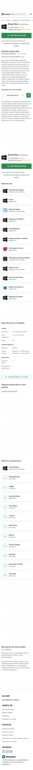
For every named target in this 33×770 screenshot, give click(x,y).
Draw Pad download (7, 391)
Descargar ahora (18, 35)
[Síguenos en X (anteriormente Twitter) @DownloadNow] (7, 751)
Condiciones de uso (8, 732)
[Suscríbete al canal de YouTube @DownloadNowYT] (11, 751)
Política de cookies (7, 735)
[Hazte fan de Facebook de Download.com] (3, 751)
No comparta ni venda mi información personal (15, 738)
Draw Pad (18, 24)
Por (13, 27)
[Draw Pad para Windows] (4, 26)
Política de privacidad (8, 729)
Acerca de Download (8, 709)
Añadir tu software (7, 713)
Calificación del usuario (14, 29)
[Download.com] (6, 14)
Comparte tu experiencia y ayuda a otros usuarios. (16, 44)
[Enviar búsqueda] (13, 14)
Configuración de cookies (9, 741)
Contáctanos (5, 716)
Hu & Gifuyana (7, 649)
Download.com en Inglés (9, 719)
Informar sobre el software (18, 377)
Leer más (22, 56)
